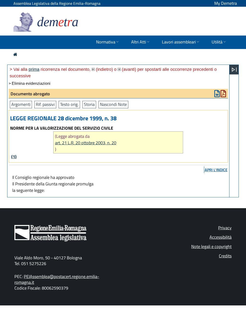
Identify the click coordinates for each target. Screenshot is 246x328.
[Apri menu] (234, 69)
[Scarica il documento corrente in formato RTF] (217, 94)
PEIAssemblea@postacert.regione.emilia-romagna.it (56, 279)
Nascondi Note (113, 104)
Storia (89, 104)
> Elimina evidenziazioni (29, 83)
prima (34, 69)
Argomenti (21, 104)
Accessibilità (220, 237)
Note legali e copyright (211, 246)
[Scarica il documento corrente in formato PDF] (223, 94)
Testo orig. (69, 104)
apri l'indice (216, 170)
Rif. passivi (45, 104)
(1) (14, 156)
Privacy (225, 228)
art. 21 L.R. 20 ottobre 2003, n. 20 (85, 143)
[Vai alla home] (15, 54)
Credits (225, 256)
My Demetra (225, 3)
